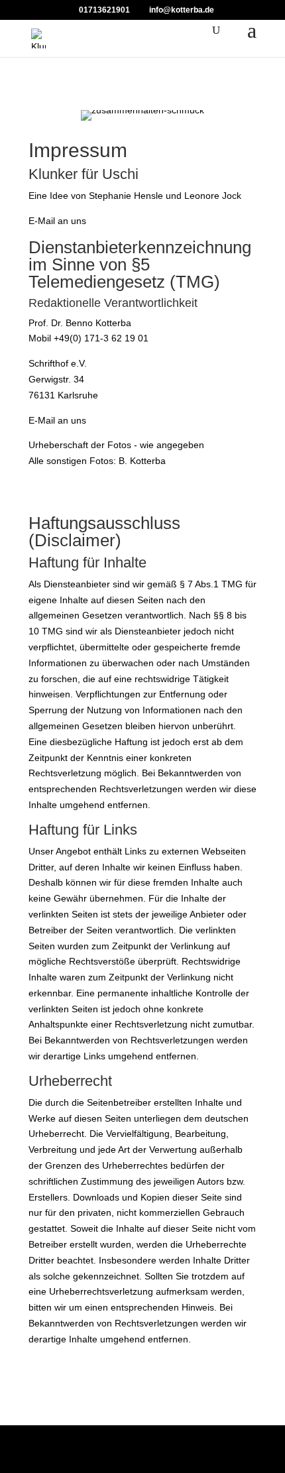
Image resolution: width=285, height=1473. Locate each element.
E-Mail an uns (57, 220)
